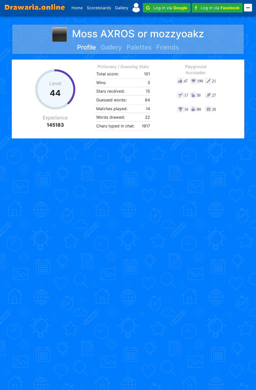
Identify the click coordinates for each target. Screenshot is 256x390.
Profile (86, 47)
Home (77, 7)
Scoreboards (99, 7)
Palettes (139, 47)
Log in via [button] (168, 7)
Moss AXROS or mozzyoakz (138, 34)
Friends (167, 47)
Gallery (121, 7)
